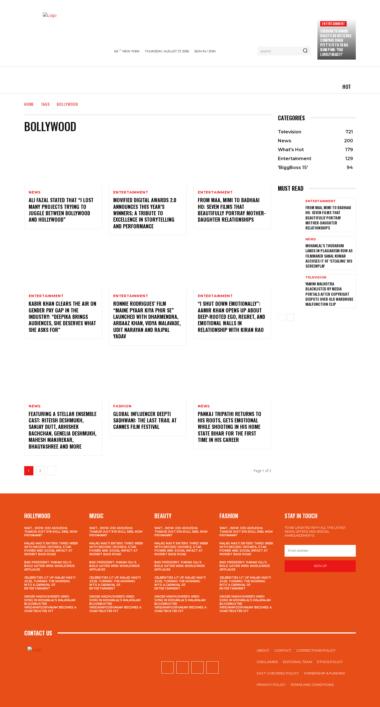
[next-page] (51, 470)
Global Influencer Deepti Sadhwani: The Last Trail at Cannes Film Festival (145, 420)
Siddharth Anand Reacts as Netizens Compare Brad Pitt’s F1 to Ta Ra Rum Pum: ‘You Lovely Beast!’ (335, 42)
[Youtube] (212, 667)
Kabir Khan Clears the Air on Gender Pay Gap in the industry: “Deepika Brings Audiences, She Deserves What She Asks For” (62, 316)
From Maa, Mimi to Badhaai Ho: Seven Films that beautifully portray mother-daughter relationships (232, 209)
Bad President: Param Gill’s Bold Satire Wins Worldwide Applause (49, 566)
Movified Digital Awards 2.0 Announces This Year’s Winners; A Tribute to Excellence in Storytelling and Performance (144, 213)
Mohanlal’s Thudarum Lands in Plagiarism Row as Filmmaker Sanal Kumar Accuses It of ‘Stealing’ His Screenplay (328, 256)
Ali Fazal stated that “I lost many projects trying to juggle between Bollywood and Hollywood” (61, 209)
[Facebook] (167, 667)
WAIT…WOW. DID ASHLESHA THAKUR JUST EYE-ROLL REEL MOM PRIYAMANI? (50, 531)
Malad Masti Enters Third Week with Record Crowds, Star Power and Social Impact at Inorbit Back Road (51, 549)
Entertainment (333, 23)
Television (315, 277)
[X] (197, 667)
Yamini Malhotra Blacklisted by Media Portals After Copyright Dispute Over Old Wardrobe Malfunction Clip (329, 294)
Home (29, 104)
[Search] (305, 51)
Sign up (320, 566)
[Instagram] (182, 667)
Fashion (122, 406)
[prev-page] (281, 317)
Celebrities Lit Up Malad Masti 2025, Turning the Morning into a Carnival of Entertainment (50, 583)
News (35, 192)
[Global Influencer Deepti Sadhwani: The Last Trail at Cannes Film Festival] (148, 375)
